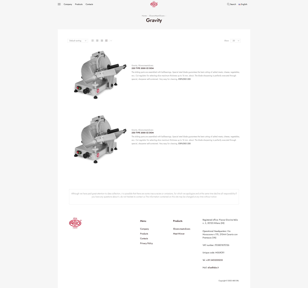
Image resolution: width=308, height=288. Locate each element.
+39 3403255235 (214, 260)
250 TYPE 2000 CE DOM (143, 132)
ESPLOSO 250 (184, 143)
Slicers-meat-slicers (156, 15)
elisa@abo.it (213, 267)
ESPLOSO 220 (184, 79)
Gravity (134, 65)
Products (79, 4)
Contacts (89, 4)
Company (68, 4)
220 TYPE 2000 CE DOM (143, 68)
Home (144, 15)
